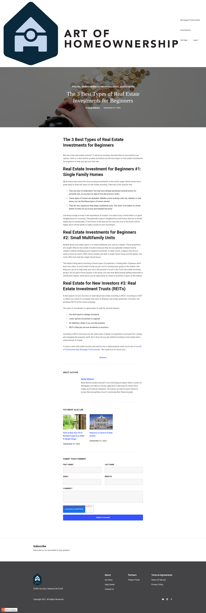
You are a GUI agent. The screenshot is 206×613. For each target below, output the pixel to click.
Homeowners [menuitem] (185, 30)
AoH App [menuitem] (183, 40)
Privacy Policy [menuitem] (157, 584)
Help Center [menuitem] (110, 584)
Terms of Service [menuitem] (158, 580)
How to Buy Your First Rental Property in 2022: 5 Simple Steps (74, 436)
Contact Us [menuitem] (109, 589)
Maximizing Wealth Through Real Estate (100, 87)
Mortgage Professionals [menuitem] (190, 20)
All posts (103, 357)
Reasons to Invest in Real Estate (101, 434)
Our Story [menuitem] (109, 580)
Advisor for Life (127, 87)
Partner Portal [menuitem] (134, 580)
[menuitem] (179, 48)
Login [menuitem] (195, 40)
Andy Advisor (87, 379)
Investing (76, 87)
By (92, 108)
